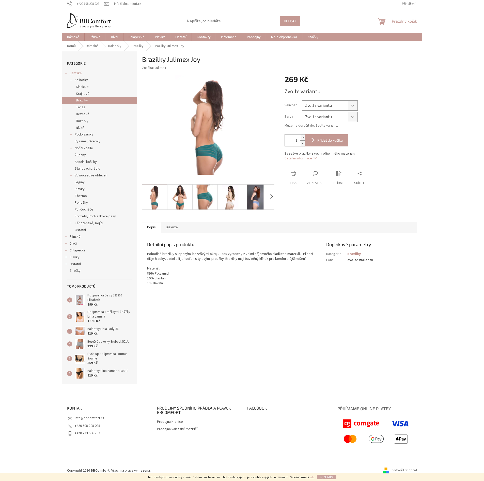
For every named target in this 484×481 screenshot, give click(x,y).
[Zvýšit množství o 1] (302, 137)
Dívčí (73, 243)
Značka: (154, 67)
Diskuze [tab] (172, 227)
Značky (75, 270)
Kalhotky (81, 80)
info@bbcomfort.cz (89, 418)
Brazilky (82, 100)
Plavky (80, 189)
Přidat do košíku (330, 140)
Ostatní (80, 230)
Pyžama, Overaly (87, 141)
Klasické (82, 86)
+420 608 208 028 (87, 425)
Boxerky (82, 121)
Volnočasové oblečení (91, 175)
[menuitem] (73, 37)
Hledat (290, 21)
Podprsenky (84, 134)
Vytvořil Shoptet (405, 470)
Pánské (75, 236)
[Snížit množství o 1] (302, 143)
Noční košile (84, 148)
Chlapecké (78, 250)
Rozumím (327, 477)
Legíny (80, 182)
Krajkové (82, 93)
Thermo (81, 196)
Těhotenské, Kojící (89, 223)
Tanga (80, 107)
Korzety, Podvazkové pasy (95, 216)
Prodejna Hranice (170, 421)
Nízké (80, 127)
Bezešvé (82, 114)
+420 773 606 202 (87, 433)
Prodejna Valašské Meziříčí (177, 429)
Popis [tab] (151, 227)
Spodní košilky (86, 161)
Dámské (76, 73)
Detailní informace (298, 158)
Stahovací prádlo (87, 168)
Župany (80, 155)
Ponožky (81, 202)
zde (311, 477)
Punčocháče (84, 209)
